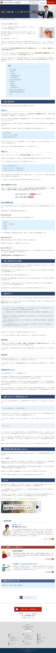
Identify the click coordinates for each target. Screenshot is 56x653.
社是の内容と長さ (14, 85)
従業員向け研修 (27, 637)
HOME (30, 1)
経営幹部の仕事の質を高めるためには (17, 91)
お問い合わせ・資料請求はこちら (31, 609)
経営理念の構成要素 (22, 54)
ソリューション (11, 644)
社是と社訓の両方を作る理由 (15, 79)
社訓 (16, 585)
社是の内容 (13, 83)
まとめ (11, 93)
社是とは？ (13, 71)
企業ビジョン (30, 123)
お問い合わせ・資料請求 (42, 637)
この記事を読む (48, 559)
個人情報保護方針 (41, 641)
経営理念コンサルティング (32, 495)
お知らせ (39, 634)
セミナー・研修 (39, 3)
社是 (12, 585)
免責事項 (39, 639)
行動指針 (28, 154)
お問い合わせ (52, 2)
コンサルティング (35, 1)
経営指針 (24, 118)
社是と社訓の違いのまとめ (15, 75)
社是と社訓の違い (13, 69)
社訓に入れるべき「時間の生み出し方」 (17, 89)
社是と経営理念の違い (14, 77)
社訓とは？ (13, 73)
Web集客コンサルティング (14, 639)
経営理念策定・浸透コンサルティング (16, 637)
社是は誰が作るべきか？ (15, 87)
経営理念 (20, 585)
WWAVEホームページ (27, 629)
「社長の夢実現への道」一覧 (29, 597)
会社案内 (44, 3)
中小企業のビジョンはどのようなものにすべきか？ (25, 563)
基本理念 (12, 115)
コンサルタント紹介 (32, 3)
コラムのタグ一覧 (27, 644)
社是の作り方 (12, 81)
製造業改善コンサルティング (14, 640)
